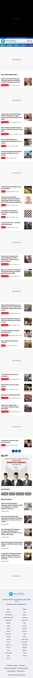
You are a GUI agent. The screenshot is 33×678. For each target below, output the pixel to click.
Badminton (24, 620)
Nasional (8, 612)
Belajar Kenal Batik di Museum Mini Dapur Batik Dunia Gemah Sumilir (11, 320)
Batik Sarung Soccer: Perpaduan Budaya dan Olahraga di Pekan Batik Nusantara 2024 (11, 271)
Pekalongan (5, 85)
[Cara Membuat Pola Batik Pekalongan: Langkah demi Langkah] (28, 214)
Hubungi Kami (11, 671)
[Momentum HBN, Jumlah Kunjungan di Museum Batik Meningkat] (28, 408)
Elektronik (8, 645)
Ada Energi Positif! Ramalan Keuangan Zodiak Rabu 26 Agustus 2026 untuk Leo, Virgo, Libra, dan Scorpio (12, 519)
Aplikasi (25, 647)
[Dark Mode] (28, 41)
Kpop (8, 655)
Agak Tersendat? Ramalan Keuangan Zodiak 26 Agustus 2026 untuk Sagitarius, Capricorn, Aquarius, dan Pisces (11, 506)
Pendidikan (5, 325)
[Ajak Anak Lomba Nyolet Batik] (28, 398)
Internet (24, 655)
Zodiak (28, 494)
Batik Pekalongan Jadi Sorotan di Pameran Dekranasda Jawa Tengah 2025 (12, 129)
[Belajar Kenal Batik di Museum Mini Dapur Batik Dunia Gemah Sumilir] (28, 322)
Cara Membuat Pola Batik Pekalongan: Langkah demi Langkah (9, 212)
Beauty (3, 205)
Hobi (24, 612)
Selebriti (24, 609)
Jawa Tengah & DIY (8, 617)
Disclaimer (22, 665)
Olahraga (24, 617)
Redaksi (15, 665)
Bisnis (16, 45)
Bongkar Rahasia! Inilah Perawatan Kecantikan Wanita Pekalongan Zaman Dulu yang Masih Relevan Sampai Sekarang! (11, 199)
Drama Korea (8, 653)
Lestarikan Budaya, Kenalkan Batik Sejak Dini (10, 331)
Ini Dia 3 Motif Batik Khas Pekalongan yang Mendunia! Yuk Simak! (11, 141)
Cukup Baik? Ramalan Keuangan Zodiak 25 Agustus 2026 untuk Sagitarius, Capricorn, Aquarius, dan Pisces (11, 556)
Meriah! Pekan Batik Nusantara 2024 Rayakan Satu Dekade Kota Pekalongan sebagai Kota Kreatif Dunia (11, 307)
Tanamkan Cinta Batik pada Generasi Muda (9, 441)
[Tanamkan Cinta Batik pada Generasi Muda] (28, 443)
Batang (8, 623)
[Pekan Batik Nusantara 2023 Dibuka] (28, 388)
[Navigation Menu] (31, 41)
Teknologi (24, 645)
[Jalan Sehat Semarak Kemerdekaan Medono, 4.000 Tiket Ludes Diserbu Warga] (28, 545)
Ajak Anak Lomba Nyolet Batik (10, 395)
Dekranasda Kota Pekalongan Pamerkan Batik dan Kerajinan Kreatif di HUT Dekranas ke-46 (10, 80)
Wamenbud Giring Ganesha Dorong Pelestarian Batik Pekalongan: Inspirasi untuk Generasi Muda (10, 258)
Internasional (8, 615)
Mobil (24, 634)
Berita (2, 45)
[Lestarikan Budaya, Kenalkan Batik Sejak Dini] (28, 334)
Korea (8, 650)
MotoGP (25, 628)
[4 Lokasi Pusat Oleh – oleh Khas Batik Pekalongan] (28, 226)
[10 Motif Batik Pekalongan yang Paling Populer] (28, 190)
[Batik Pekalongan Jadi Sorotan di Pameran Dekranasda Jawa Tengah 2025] (28, 131)
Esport (24, 625)
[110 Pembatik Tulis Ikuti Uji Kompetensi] (28, 377)
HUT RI (12, 494)
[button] (3, 45)
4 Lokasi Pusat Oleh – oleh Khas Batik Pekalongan (11, 223)
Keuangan (20, 494)
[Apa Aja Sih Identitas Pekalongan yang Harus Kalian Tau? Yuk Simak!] (28, 154)
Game (24, 653)
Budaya (4, 146)
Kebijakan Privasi (23, 668)
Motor (24, 636)
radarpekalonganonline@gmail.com (16, 604)
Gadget (24, 650)
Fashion (9, 639)
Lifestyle (10, 45)
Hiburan (24, 45)
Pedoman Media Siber (10, 668)
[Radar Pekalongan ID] (8, 41)
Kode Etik (9, 665)
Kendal (8, 628)
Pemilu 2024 (24, 639)
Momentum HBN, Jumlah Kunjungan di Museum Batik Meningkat (10, 406)
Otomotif (24, 631)
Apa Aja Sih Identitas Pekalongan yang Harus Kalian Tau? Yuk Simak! (11, 153)
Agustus (4, 494)
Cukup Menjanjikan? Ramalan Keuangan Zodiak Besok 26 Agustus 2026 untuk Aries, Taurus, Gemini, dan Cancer (11, 531)
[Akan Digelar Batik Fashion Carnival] (28, 344)
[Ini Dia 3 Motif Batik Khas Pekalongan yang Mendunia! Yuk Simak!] (28, 142)
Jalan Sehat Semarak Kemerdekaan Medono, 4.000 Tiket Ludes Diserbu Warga (12, 544)
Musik (8, 658)
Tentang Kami (21, 671)
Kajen (8, 625)
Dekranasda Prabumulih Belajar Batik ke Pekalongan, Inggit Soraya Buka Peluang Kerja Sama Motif (11, 116)
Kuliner (31, 45)
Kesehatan (8, 634)
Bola (24, 623)
